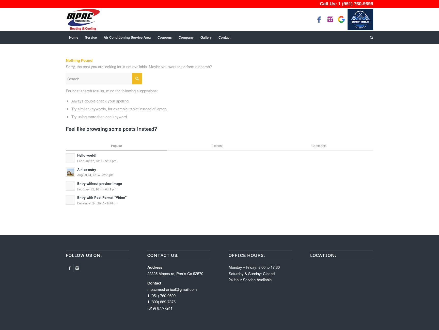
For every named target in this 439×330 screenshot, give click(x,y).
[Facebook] (69, 268)
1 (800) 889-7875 (161, 301)
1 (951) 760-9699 (355, 3)
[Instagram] (77, 268)
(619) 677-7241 (160, 308)
